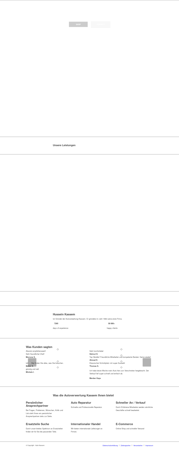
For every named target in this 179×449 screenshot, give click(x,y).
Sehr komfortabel (96, 351)
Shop (78, 24)
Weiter (147, 362)
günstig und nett (32, 369)
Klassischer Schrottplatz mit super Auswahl (107, 363)
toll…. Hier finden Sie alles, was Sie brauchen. (44, 363)
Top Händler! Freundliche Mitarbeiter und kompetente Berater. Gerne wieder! (120, 357)
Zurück (32, 362)
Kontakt (101, 24)
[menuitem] (110, 445)
